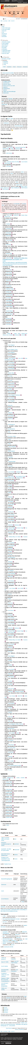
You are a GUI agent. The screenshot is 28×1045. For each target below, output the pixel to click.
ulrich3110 (16, 844)
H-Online (10, 606)
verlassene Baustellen (6, 909)
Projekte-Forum (7, 864)
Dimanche (6, 1009)
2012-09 (12, 20)
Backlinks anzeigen (6, 58)
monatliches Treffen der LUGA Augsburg (5, 975)
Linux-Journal (12, 733)
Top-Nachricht (6, 83)
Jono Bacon (8, 324)
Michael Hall (8, 318)
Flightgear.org (10, 777)
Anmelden (20, 2)
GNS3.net (10, 412)
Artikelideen (4, 49)
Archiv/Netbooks (5, 899)
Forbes (9, 492)
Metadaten (5, 61)
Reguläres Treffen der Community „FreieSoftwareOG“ (5, 980)
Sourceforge (10, 415)
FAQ (3, 32)
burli (15, 839)
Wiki (14, 11)
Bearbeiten (9, 66)
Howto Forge (9, 253)
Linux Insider (9, 303)
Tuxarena (25, 536)
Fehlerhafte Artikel (6, 52)
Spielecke (5, 87)
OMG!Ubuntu (6, 148)
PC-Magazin (11, 570)
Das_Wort (18, 937)
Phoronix (21, 724)
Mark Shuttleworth (15, 187)
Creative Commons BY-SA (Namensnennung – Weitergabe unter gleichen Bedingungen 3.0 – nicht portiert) (14, 1024)
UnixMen (8, 224)
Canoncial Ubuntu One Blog (13, 161)
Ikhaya (18, 11)
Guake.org (10, 418)
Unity (12, 173)
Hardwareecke (6, 88)
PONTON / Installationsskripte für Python (6, 844)
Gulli (9, 567)
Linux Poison (9, 269)
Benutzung (4, 33)
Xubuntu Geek (9, 295)
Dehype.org (8, 292)
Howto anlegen (5, 43)
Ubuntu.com (6, 187)
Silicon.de (10, 405)
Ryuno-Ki (6, 1010)
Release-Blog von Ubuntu (15, 536)
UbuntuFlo (13, 940)
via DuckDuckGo (24, 18)
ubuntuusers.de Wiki (8, 947)
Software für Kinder (7, 942)
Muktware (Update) (19, 691)
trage (25, 996)
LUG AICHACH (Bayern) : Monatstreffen (4, 985)
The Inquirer (10, 501)
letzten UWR (10, 118)
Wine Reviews (11, 392)
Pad (2, 101)
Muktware (18, 148)
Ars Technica (9, 801)
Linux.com (8, 249)
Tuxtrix (12, 148)
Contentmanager (11, 461)
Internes (5, 90)
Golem (25, 186)
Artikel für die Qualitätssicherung (10, 911)
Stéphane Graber (10, 289)
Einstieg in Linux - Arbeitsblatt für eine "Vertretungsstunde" (5, 859)
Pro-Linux (10, 355)
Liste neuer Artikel (6, 29)
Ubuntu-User (7, 216)
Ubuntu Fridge (12, 528)
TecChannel (8, 286)
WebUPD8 (16, 215)
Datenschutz (9, 1038)
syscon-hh (17, 934)
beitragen (10, 98)
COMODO (13, 959)
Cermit (15, 859)
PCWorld (10, 488)
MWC (22, 172)
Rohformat (5, 63)
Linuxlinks (10, 684)
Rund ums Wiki (5, 53)
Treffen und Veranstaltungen (9, 91)
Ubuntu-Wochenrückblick (8, 73)
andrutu (16, 854)
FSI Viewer (8, 297)
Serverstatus (19, 1038)
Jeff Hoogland (9, 300)
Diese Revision (9, 1028)
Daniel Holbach (9, 306)
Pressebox (10, 457)
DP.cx (7, 283)
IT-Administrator (11, 557)
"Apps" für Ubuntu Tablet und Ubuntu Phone (5, 839)
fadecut (4, 943)
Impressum (15, 1038)
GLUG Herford (4, 966)
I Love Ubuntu (10, 147)
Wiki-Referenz (5, 45)
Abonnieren (25, 66)
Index (3, 26)
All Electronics (11, 728)
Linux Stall (9, 215)
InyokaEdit (5, 931)
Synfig (9, 408)
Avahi (2, 891)
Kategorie (4, 35)
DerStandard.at (11, 424)
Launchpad (8, 166)
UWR (9, 20)
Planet (22, 11)
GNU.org (10, 554)
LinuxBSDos (9, 228)
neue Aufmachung (19, 126)
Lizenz (2, 1038)
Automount (3, 884)
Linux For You (11, 688)
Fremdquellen (17, 203)
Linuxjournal (10, 752)
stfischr (20, 940)
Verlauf (14, 66)
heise (2, 187)
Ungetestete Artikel (6, 50)
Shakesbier (16, 849)
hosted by (3, 1)
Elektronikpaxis (11, 451)
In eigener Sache (7, 81)
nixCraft (23, 335)
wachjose (6, 1012)
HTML (4, 64)
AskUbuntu (8, 233)
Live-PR (10, 594)
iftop (3, 936)
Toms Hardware (11, 573)
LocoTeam (5, 20)
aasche (12, 944)
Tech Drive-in (11, 532)
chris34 (5, 1007)
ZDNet (9, 598)
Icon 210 (5, 921)
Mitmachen (14, 14)
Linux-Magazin (11, 345)
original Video (19, 185)
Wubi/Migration (6, 933)
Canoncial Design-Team (20, 147)
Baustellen (4, 47)
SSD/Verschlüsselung (7, 939)
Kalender (8, 998)
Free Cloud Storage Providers (14, 765)
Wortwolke (4, 36)
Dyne (18, 733)
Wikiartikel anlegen (6, 42)
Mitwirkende (6, 93)
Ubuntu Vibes (24, 215)
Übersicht (4, 31)
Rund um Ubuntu (7, 84)
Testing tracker (20, 477)
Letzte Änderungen (6, 28)
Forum (9, 11)
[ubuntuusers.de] (9, 7)
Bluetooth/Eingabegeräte (6, 879)
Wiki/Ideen (3, 906)
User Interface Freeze (20, 476)
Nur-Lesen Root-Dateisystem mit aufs (11, 919)
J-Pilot (4, 916)
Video (17, 182)
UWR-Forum (4, 104)
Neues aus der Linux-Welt (9, 85)
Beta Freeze (11, 476)
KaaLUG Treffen (4, 962)
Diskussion (19, 66)
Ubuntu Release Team (9, 477)
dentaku (16, 942)
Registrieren (25, 2)
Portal (5, 11)
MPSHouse (8, 219)
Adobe (8, 333)
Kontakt (5, 1038)
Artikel (4, 66)
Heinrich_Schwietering (19, 1029)
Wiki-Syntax (4, 46)
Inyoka (6, 1033)
